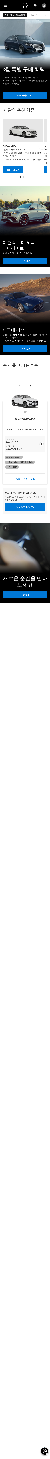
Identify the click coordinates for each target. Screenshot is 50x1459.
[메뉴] (5, 5)
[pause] (6, 528)
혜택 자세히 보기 (25, 95)
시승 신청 (25, 594)
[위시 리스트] (35, 5)
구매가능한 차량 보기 (25, 506)
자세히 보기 (25, 260)
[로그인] (44, 5)
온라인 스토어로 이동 (25, 478)
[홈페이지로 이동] (25, 6)
